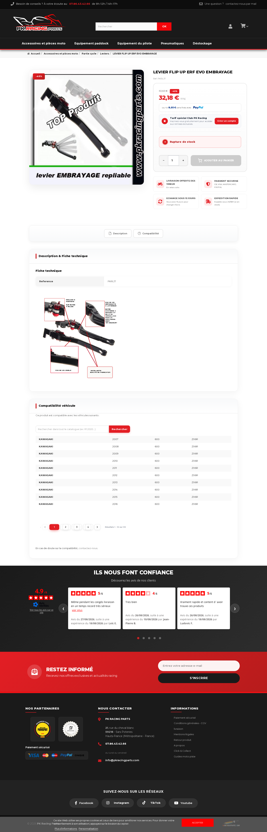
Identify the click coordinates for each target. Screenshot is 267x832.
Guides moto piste (184, 756)
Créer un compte (226, 121)
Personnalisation (88, 828)
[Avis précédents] (63, 608)
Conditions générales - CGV (189, 723)
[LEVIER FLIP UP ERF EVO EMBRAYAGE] (86, 127)
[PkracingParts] (51, 22)
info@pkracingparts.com (122, 760)
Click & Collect (182, 750)
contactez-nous (88, 548)
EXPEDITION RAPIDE (226, 198)
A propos (179, 745)
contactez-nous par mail (241, 3)
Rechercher (119, 429)
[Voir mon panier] (244, 26)
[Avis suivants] (234, 608)
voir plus (77, 610)
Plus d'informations (66, 828)
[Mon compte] (230, 21)
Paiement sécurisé (184, 717)
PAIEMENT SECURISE (226, 181)
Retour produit (182, 739)
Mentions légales (183, 734)
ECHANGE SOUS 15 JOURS (180, 198)
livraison (178, 728)
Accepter (197, 822)
